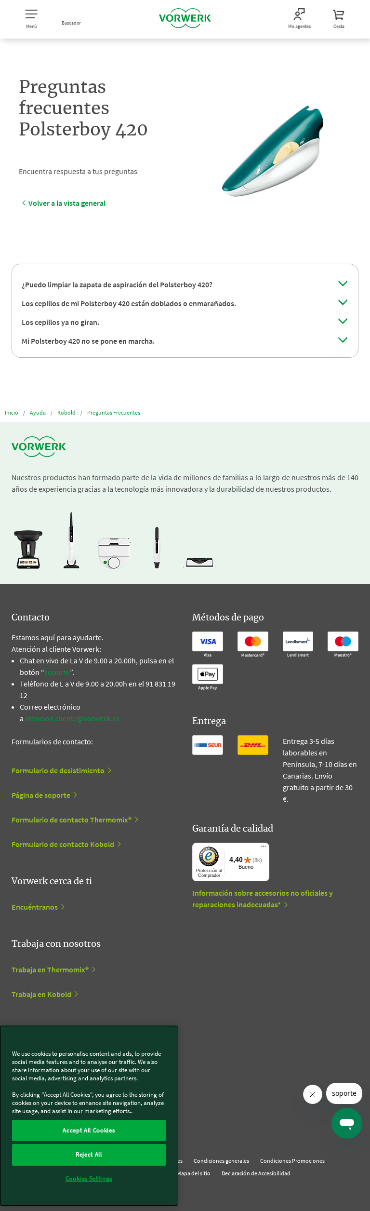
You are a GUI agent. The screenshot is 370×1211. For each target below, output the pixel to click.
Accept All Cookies (89, 1130)
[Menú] (263, 848)
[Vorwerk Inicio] (185, 19)
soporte (57, 672)
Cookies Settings (89, 1178)
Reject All (89, 1154)
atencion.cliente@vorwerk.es (72, 718)
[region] (89, 1115)
